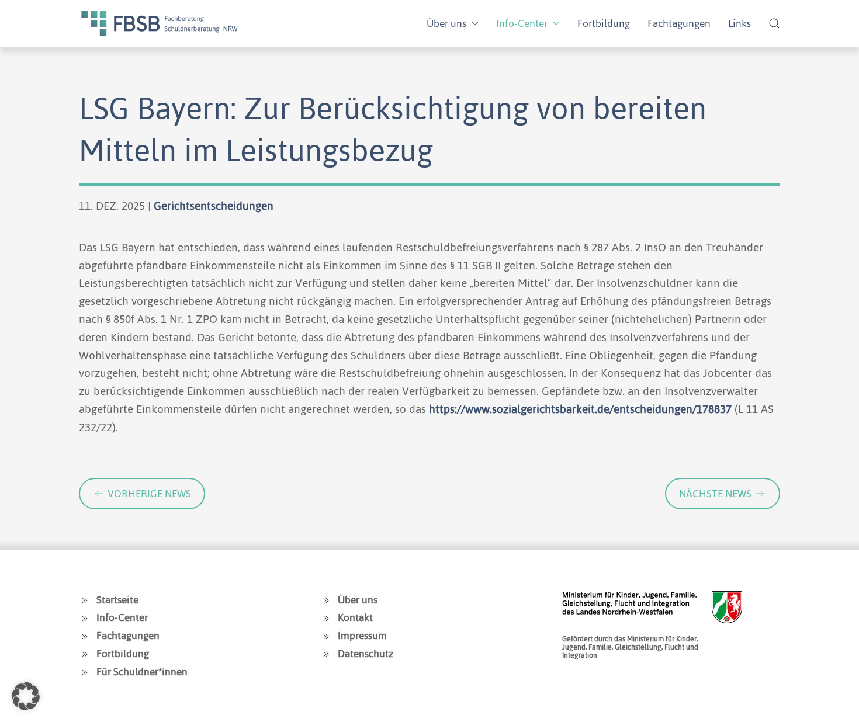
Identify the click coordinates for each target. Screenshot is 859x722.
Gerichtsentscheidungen (213, 206)
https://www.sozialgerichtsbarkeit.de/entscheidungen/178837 (580, 409)
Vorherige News (149, 494)
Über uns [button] (446, 23)
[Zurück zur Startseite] (159, 23)
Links (739, 23)
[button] (774, 23)
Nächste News (715, 494)
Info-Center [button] (522, 23)
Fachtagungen (679, 23)
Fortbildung (603, 23)
